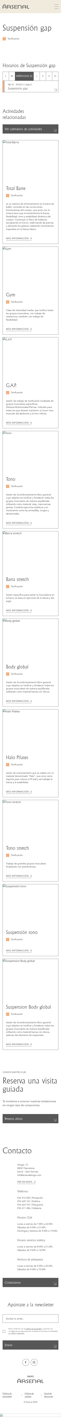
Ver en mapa (24, 1182)
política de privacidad (33, 1329)
